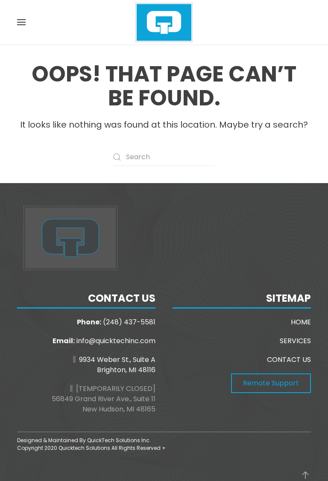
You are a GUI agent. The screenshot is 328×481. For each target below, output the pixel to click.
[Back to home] (164, 22)
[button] (21, 22)
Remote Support (271, 383)
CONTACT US (289, 359)
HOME (301, 322)
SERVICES (295, 341)
